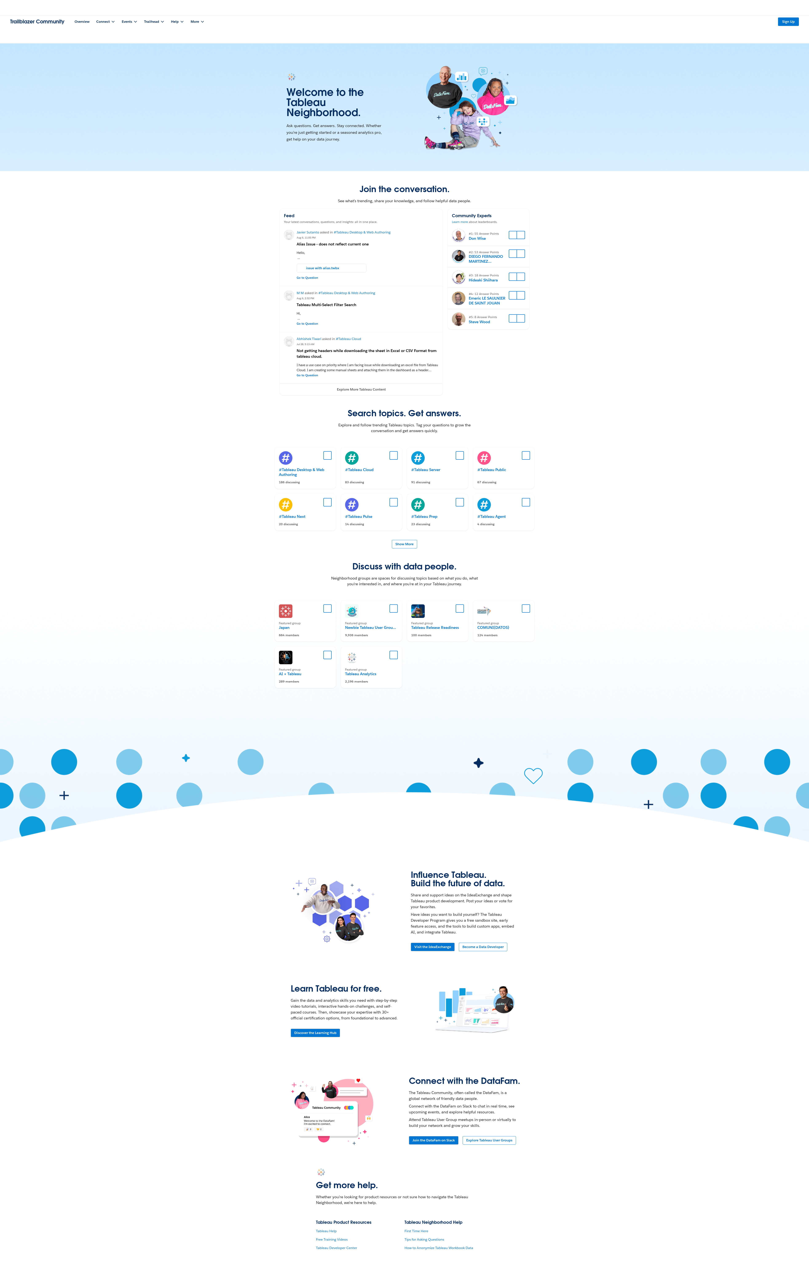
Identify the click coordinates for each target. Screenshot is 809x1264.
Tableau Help (326, 1231)
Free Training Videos (332, 1239)
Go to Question (307, 278)
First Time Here (416, 1231)
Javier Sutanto (308, 232)
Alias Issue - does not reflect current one (333, 244)
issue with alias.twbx (322, 268)
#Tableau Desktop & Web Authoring (362, 232)
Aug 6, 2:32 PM (305, 298)
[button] (361, 390)
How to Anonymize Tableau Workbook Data (438, 1248)
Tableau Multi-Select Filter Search (326, 304)
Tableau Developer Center (336, 1248)
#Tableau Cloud (348, 339)
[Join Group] (327, 608)
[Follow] (513, 235)
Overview (82, 21)
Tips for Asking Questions (424, 1239)
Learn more (460, 222)
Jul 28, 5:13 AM (305, 344)
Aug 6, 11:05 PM (306, 237)
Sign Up (788, 21)
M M (300, 293)
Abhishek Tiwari (309, 339)
